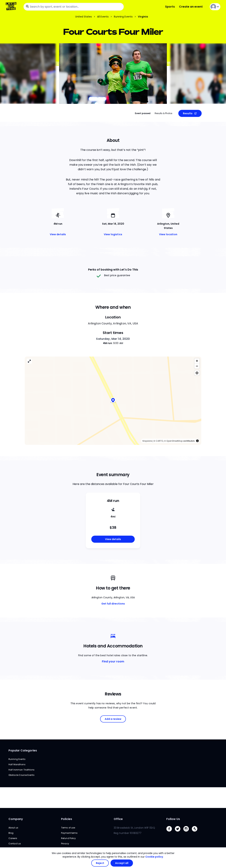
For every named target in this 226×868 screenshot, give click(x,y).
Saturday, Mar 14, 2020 (113, 339)
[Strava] (196, 832)
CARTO (159, 440)
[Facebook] (170, 832)
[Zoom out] (197, 366)
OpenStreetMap (174, 440)
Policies (66, 819)
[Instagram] (187, 832)
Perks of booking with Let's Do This (113, 270)
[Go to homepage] (12, 6)
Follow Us (173, 819)
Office (118, 819)
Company (15, 819)
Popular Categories (22, 750)
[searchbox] (73, 7)
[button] (113, 401)
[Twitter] (179, 832)
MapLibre (147, 440)
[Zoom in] (197, 360)
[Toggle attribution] (197, 441)
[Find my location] (197, 372)
